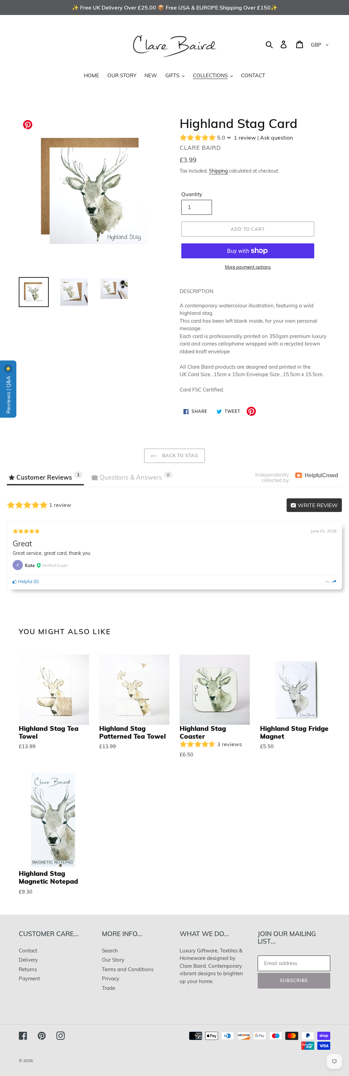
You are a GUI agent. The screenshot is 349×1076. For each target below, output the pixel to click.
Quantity (191, 194)
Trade (108, 988)
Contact (28, 950)
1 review (245, 137)
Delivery (28, 960)
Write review (317, 505)
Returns (28, 969)
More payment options (248, 267)
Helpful (24, 581)
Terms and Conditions (127, 969)
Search (110, 950)
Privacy (110, 978)
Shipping (218, 171)
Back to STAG (180, 455)
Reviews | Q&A (8, 394)
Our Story (113, 960)
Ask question (276, 137)
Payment (29, 978)
